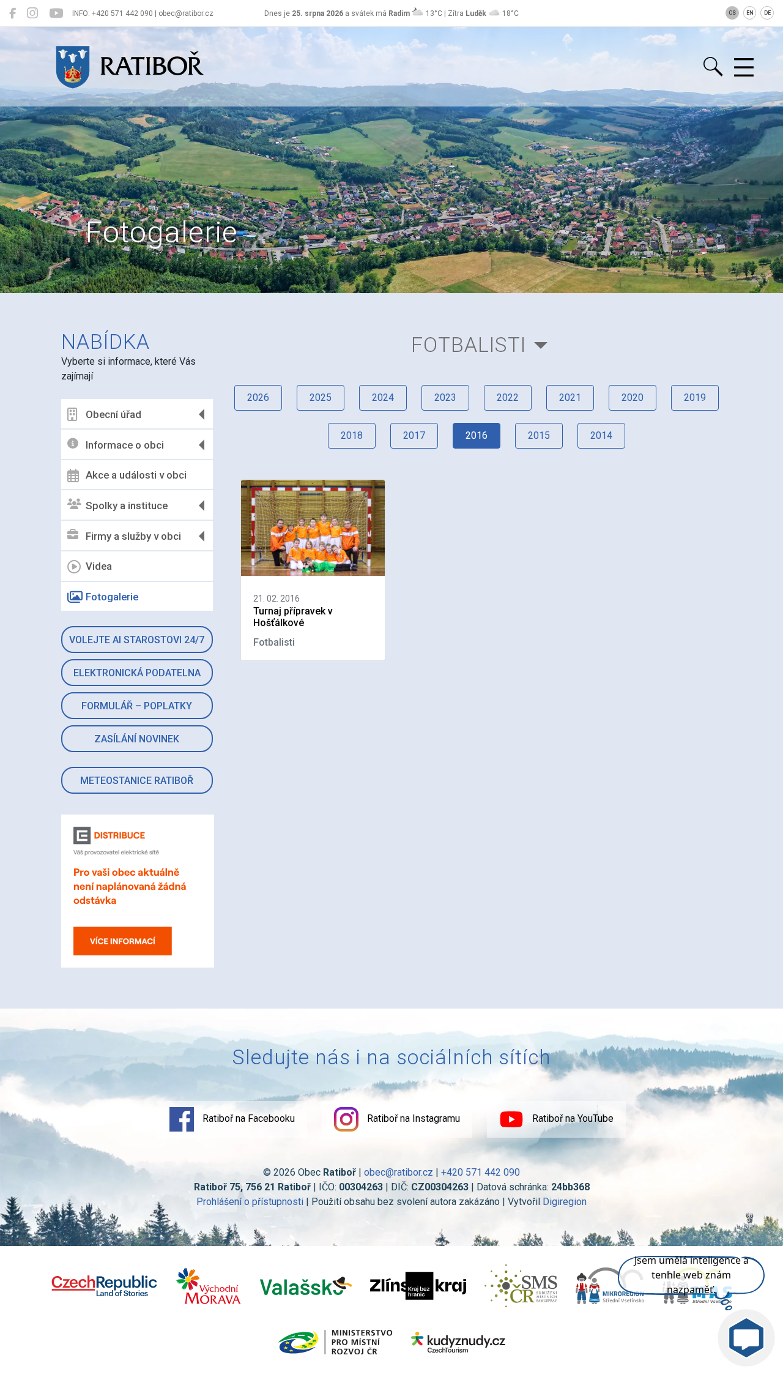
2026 (258, 397)
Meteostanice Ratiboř (136, 780)
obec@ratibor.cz (398, 1172)
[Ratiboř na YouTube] (56, 13)
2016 (477, 435)
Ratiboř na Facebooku (247, 1118)
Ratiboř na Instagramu (412, 1118)
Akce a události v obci (136, 475)
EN (750, 13)
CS (732, 13)
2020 (633, 397)
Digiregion (565, 1201)
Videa (99, 566)
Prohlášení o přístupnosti (249, 1201)
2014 (601, 435)
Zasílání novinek (136, 739)
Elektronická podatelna (137, 673)
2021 (570, 397)
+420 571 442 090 (480, 1172)
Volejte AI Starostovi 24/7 (136, 640)
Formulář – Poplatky (136, 706)
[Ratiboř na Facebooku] (12, 13)
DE (767, 13)
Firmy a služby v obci (133, 536)
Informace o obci (125, 445)
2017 (414, 435)
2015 (539, 435)
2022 (508, 397)
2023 (445, 397)
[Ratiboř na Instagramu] (32, 13)
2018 (352, 435)
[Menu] (744, 68)
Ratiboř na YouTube (572, 1118)
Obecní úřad (113, 414)
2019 (695, 397)
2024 (383, 397)
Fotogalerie (112, 597)
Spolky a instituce (127, 505)
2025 (321, 397)
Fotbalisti (468, 345)
